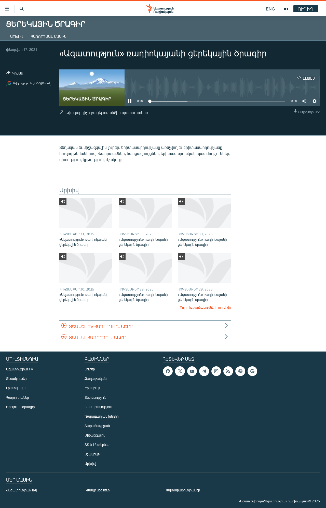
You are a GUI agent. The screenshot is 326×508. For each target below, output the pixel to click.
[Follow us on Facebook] (168, 371)
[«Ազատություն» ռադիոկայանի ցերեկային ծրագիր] (85, 213)
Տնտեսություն (95, 397)
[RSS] (228, 371)
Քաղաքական (95, 378)
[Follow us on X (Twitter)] (180, 371)
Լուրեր (90, 369)
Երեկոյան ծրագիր (20, 407)
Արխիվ (16, 36)
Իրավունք (92, 388)
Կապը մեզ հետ (98, 490)
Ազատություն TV (19, 369)
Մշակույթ (92, 454)
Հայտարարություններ (182, 490)
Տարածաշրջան (97, 426)
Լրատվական (16, 388)
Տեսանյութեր (16, 378)
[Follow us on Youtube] (192, 371)
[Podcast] (240, 371)
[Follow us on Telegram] (204, 371)
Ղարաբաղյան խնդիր (101, 416)
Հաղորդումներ (17, 397)
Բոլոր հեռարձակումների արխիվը (205, 307)
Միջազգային (95, 435)
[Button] (14, 74)
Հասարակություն (98, 407)
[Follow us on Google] (252, 371)
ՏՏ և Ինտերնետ (98, 444)
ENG (270, 8)
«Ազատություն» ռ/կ (21, 490)
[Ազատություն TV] (285, 9)
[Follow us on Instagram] (216, 371)
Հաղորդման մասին (48, 36)
